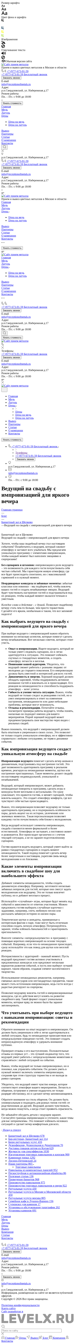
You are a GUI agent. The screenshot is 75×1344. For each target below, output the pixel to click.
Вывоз (5, 130)
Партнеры (7, 133)
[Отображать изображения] (3, 42)
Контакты (7, 143)
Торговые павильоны (28, 1166)
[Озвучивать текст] (3, 54)
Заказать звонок (11, 78)
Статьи (5, 136)
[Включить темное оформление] (4, 389)
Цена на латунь (17, 124)
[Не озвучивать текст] (3, 58)
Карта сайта (8, 1308)
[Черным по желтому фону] (2, 32)
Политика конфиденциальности (20, 1305)
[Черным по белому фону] (2, 21)
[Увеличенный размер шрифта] (4, 14)
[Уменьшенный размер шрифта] (3, 5)
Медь (4, 109)
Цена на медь (16, 121)
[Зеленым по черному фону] (2, 36)
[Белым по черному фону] (2, 24)
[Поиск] (4, 147)
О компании (8, 140)
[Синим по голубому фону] (2, 28)
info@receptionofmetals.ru (16, 84)
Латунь (5, 112)
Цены (4, 115)
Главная (6, 106)
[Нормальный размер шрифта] (3, 9)
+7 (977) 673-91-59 (17, 71)
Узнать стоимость (12, 103)
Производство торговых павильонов (23, 1241)
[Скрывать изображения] (3, 46)
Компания (7, 1231)
